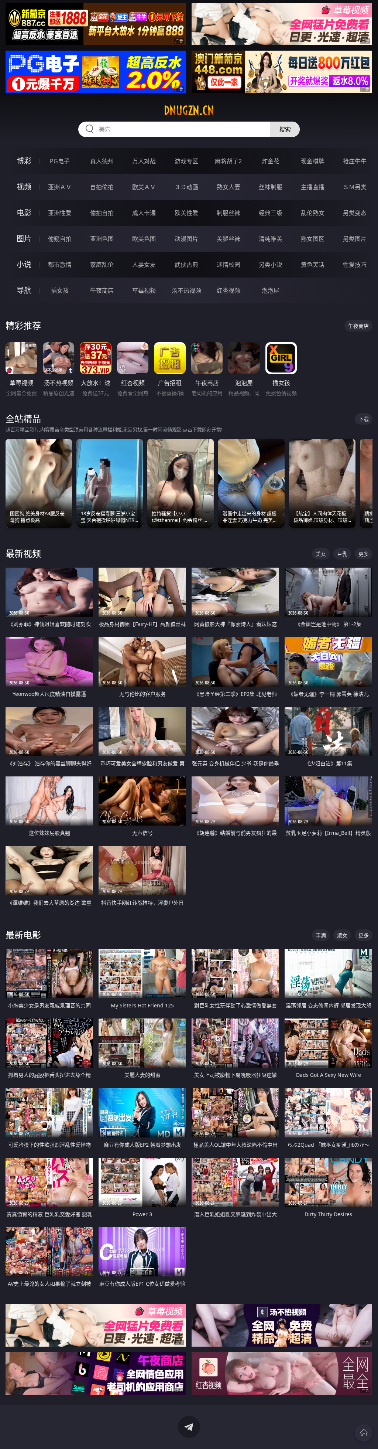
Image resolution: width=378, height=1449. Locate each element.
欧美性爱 (186, 213)
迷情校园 (228, 265)
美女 (321, 553)
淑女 (342, 935)
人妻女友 (144, 265)
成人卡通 (144, 213)
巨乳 (342, 553)
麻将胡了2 (228, 161)
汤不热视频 (186, 290)
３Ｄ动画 (186, 187)
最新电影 (23, 935)
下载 (363, 418)
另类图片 (355, 239)
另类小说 (270, 265)
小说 (24, 264)
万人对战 (144, 161)
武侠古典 (186, 265)
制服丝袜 (228, 213)
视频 (24, 187)
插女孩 (60, 290)
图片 (24, 239)
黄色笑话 (312, 265)
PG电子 (60, 161)
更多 (363, 553)
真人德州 (102, 161)
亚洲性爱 (60, 213)
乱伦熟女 (312, 213)
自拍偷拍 (102, 187)
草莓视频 (144, 290)
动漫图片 (186, 239)
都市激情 (60, 265)
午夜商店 (102, 290)
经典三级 (270, 213)
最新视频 (23, 553)
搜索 (285, 129)
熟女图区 (312, 239)
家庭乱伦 (102, 265)
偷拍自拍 (102, 213)
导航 (24, 290)
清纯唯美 (270, 239)
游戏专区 (186, 161)
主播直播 (312, 187)
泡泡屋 (270, 290)
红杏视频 (228, 290)
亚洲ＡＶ (60, 187)
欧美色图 (144, 239)
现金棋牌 (312, 161)
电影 (24, 213)
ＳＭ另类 (355, 187)
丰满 (321, 935)
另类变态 (355, 213)
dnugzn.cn (189, 110)
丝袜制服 (270, 187)
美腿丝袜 (228, 239)
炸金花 (270, 161)
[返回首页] (363, 1433)
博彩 (24, 161)
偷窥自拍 (60, 239)
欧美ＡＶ (144, 187)
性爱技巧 (355, 265)
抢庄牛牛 (355, 161)
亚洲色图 (102, 239)
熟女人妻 (228, 187)
